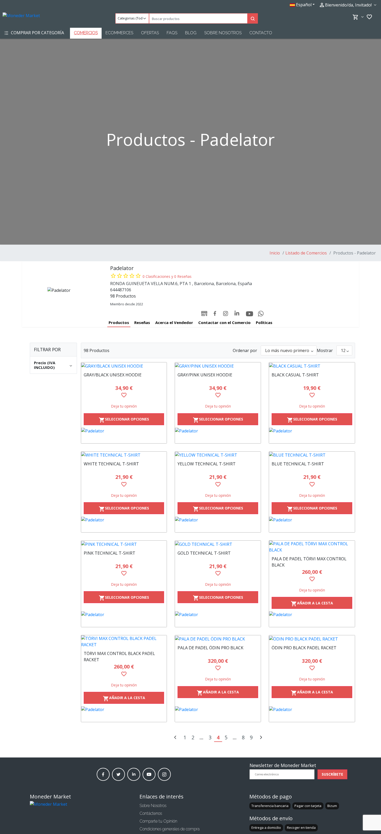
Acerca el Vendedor (174, 322)
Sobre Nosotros (223, 32)
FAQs (172, 32)
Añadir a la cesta (312, 604)
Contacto (260, 32)
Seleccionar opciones (124, 420)
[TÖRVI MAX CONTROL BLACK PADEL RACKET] (124, 641)
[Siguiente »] (260, 738)
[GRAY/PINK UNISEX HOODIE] (218, 365)
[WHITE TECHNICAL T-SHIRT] (124, 455)
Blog (190, 32)
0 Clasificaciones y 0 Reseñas (167, 276)
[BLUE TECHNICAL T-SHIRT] (312, 455)
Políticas (264, 322)
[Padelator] (124, 435)
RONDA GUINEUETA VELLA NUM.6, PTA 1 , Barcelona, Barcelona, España (181, 283)
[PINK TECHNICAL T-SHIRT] (124, 544)
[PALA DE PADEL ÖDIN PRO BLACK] (218, 638)
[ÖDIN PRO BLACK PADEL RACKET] (312, 638)
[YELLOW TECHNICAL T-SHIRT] (218, 455)
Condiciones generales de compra (169, 828)
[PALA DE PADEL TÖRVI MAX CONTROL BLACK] (312, 547)
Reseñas (142, 322)
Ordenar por (245, 350)
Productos (119, 322)
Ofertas (150, 32)
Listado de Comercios (306, 253)
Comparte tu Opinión (158, 821)
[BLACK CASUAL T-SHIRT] (312, 365)
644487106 (120, 290)
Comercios (86, 32)
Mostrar (325, 350)
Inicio (275, 253)
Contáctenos (150, 813)
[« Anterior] (175, 738)
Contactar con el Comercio (224, 322)
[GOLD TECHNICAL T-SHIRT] (218, 544)
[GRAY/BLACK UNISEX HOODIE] (124, 365)
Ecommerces (119, 32)
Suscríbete (332, 774)
